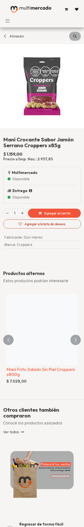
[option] (42, 340)
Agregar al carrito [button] (57, 213)
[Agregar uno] (22, 213)
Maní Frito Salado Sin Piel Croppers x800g (40, 371)
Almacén (16, 36)
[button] (75, 36)
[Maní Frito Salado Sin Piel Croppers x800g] (42, 329)
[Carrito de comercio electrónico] (66, 9)
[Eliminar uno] (7, 213)
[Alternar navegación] (7, 20)
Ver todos (11, 432)
